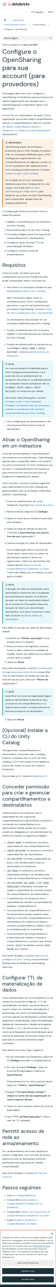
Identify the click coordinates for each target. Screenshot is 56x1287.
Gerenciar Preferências (28, 1263)
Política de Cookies (41, 1246)
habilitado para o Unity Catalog (28, 291)
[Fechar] (52, 1233)
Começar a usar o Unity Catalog (22, 401)
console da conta (43, 505)
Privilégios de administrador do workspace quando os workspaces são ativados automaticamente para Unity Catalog (27, 409)
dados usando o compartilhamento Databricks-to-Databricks (25, 1203)
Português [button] (37, 12)
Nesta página (11, 38)
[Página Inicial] (5, 20)
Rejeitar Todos (28, 1271)
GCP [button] (50, 12)
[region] (28, 1257)
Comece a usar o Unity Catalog (21, 173)
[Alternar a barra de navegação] (4, 4)
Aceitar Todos (28, 1279)
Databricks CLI (39, 776)
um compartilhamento (24, 1195)
